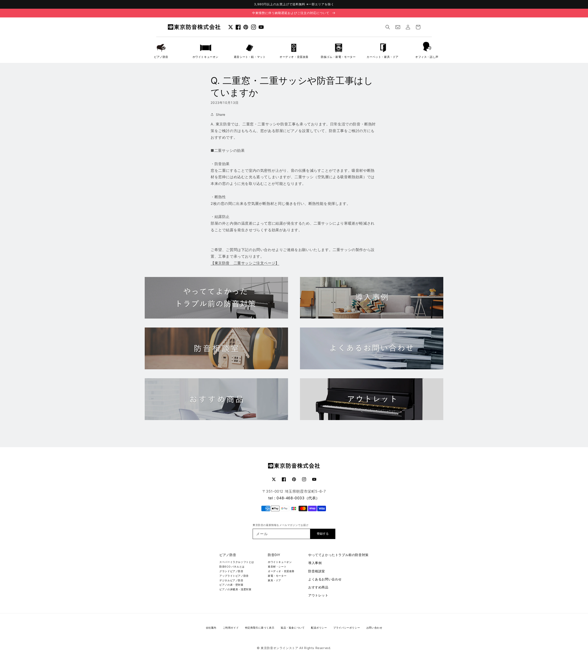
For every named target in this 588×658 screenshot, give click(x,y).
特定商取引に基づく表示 (259, 627)
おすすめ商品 (318, 587)
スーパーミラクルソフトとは (236, 562)
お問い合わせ (374, 627)
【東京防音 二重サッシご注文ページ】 (245, 263)
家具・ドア (274, 580)
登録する (323, 533)
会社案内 (211, 627)
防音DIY (274, 555)
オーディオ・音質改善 (281, 571)
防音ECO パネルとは (232, 566)
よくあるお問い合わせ (325, 579)
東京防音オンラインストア (279, 648)
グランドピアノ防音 (231, 571)
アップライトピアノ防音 (234, 575)
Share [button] (220, 114)
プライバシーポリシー (346, 627)
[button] (388, 27)
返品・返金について (293, 627)
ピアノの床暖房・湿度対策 (235, 589)
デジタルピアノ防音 (231, 580)
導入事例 (315, 563)
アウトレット (318, 595)
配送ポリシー (319, 627)
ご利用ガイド (231, 627)
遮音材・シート (277, 566)
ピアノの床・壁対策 (231, 584)
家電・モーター (277, 575)
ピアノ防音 (227, 555)
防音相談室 (316, 571)
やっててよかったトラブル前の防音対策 (338, 555)
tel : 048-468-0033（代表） (294, 498)
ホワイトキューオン (280, 562)
